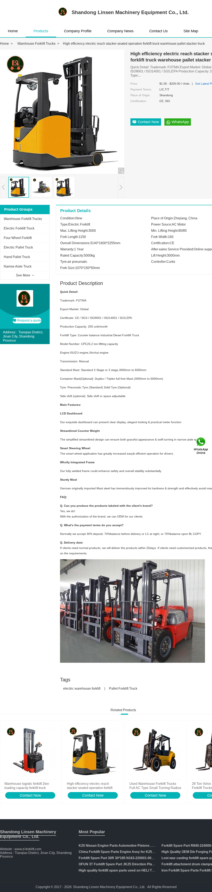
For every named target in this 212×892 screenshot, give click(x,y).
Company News (120, 31)
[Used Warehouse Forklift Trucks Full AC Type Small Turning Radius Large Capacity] (155, 751)
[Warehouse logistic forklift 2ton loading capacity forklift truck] (30, 751)
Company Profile (78, 31)
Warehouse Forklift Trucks (36, 43)
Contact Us (158, 31)
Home (13, 31)
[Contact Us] (201, 446)
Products (41, 31)
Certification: (138, 101)
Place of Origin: (140, 95)
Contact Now (30, 795)
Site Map (190, 31)
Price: (134, 83)
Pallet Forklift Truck (123, 688)
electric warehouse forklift (81, 688)
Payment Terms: (141, 89)
